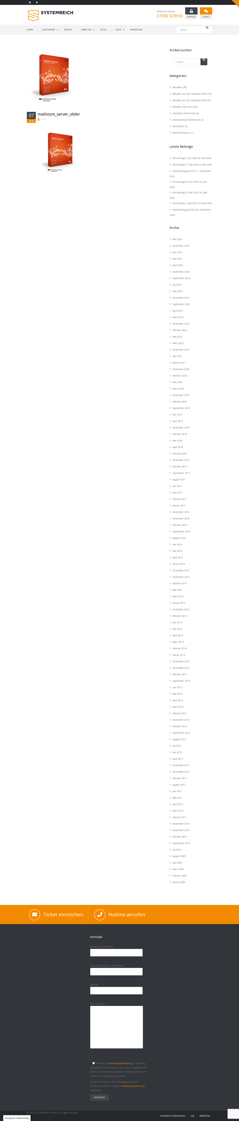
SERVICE (68, 29)
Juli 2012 (177, 745)
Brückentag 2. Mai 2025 (185, 203)
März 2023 (178, 317)
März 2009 (178, 869)
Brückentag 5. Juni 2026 (185, 158)
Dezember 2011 (181, 765)
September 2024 (181, 278)
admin (44, 119)
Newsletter (178, 126)
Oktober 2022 (180, 330)
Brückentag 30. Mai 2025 (186, 192)
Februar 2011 (179, 817)
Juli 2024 (177, 284)
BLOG (104, 29)
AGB (192, 1116)
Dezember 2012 (181, 719)
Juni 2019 (177, 414)
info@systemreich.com (133, 1086)
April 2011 (178, 804)
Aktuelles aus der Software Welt (189, 100)
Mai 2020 (177, 382)
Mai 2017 (177, 492)
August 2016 (179, 537)
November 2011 (181, 771)
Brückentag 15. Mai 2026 (186, 164)
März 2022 (178, 343)
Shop (118, 29)
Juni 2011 (177, 791)
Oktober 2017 (180, 466)
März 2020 (178, 388)
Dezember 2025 (181, 245)
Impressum (204, 1116)
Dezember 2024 (181, 271)
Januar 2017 (179, 505)
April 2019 (178, 421)
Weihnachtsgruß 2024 (184, 209)
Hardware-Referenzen (184, 113)
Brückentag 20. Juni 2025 (186, 181)
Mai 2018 (177, 440)
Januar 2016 (179, 563)
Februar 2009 (179, 875)
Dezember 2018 (181, 427)
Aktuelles (177, 87)
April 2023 (178, 310)
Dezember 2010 (181, 823)
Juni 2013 (177, 687)
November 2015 (181, 576)
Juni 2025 (177, 252)
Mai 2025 (177, 258)
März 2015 (178, 596)
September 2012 (181, 732)
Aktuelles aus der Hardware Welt (190, 93)
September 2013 (181, 680)
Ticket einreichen (63, 914)
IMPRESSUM (136, 29)
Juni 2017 (177, 486)
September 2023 (181, 304)
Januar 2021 (179, 362)
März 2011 (178, 810)
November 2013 (181, 667)
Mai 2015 (177, 589)
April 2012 (178, 758)
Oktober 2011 (180, 778)
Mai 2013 (177, 693)
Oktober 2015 (180, 583)
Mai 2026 (177, 239)
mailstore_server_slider (59, 114)
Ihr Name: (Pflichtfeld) (101, 946)
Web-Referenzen (181, 132)
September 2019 (181, 408)
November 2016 (181, 518)
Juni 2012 (177, 752)
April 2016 (178, 557)
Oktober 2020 (180, 375)
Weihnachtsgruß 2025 (184, 171)
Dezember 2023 (181, 297)
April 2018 (178, 447)
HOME (30, 29)
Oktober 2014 (180, 615)
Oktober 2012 (180, 726)
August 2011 (179, 784)
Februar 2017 (179, 499)
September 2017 (181, 473)
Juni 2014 (177, 622)
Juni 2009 (177, 862)
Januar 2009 (179, 882)
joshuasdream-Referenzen (186, 119)
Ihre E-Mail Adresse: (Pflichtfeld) (107, 965)
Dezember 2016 (181, 512)
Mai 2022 (177, 336)
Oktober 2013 (180, 674)
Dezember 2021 (181, 349)
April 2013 (178, 700)
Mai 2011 (177, 797)
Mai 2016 (177, 550)
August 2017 (179, 479)
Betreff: (94, 984)
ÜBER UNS (86, 29)
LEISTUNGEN (48, 29)
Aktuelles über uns (182, 106)
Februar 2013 (179, 713)
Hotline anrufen (126, 914)
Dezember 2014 (181, 609)
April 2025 (178, 265)
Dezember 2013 (181, 661)
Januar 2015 (179, 602)
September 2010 (181, 843)
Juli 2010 (177, 849)
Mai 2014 (177, 628)
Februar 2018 (179, 453)
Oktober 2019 (180, 401)
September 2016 (181, 531)
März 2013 (178, 706)
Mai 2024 (177, 291)
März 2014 (178, 641)
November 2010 (181, 830)
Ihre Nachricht (97, 1003)
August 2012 (179, 739)
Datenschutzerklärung (120, 1063)
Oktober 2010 (180, 836)
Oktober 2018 (180, 434)
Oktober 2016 (180, 524)
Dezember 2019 (181, 395)
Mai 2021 (177, 356)
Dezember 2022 (181, 323)
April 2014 (178, 635)
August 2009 (179, 856)
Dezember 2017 (181, 460)
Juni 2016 (177, 544)
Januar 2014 (179, 654)
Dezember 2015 (181, 570)
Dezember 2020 (181, 369)
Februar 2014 (179, 648)
